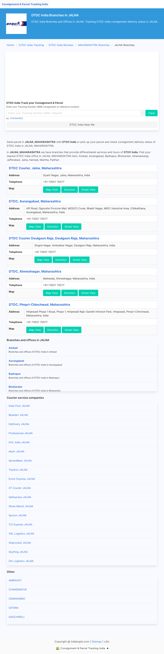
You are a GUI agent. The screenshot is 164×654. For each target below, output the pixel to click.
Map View (52, 189)
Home (10, 45)
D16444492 (16, 118)
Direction (69, 189)
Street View (88, 189)
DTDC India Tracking (31, 45)
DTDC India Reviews (61, 45)
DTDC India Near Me (82, 124)
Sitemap (97, 641)
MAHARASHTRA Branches (94, 45)
